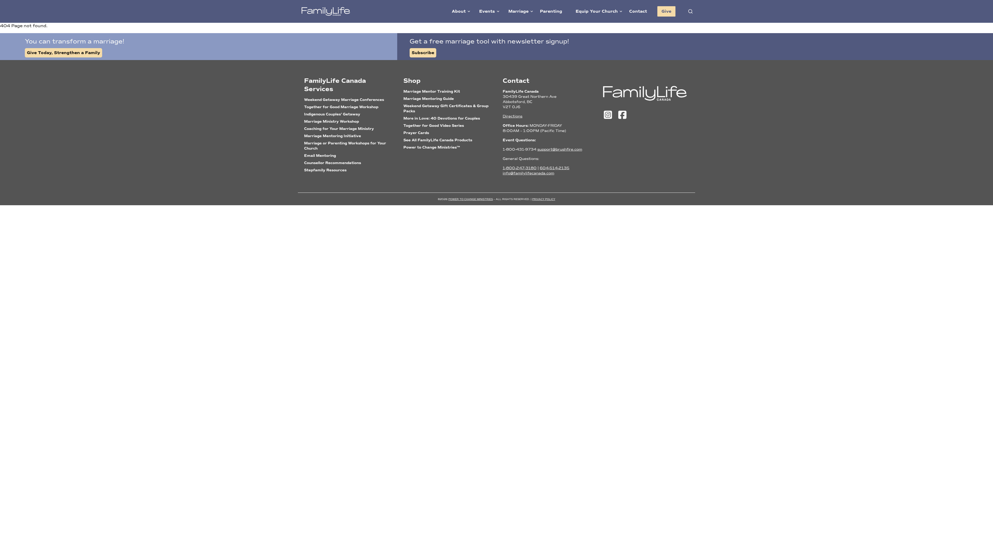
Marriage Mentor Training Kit (431, 91)
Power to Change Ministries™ (431, 147)
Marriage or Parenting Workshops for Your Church (345, 146)
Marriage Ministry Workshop (331, 121)
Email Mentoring (320, 155)
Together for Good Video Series (433, 125)
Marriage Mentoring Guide (428, 99)
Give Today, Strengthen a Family (63, 52)
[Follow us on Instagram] (609, 115)
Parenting (551, 11)
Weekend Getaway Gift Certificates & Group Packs (445, 108)
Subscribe (423, 52)
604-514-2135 (554, 168)
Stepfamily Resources (325, 170)
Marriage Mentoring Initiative (332, 136)
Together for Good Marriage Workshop (341, 107)
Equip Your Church (597, 11)
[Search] (690, 11)
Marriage (518, 11)
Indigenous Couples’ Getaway (332, 114)
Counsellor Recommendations (332, 163)
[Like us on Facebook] (622, 115)
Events (487, 11)
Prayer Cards (416, 133)
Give (666, 11)
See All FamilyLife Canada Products (437, 140)
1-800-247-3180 (520, 168)
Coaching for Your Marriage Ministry (339, 129)
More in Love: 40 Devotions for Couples (441, 118)
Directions (512, 116)
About (459, 11)
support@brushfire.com (559, 149)
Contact (638, 11)
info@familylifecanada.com (528, 173)
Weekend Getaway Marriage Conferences (344, 100)
